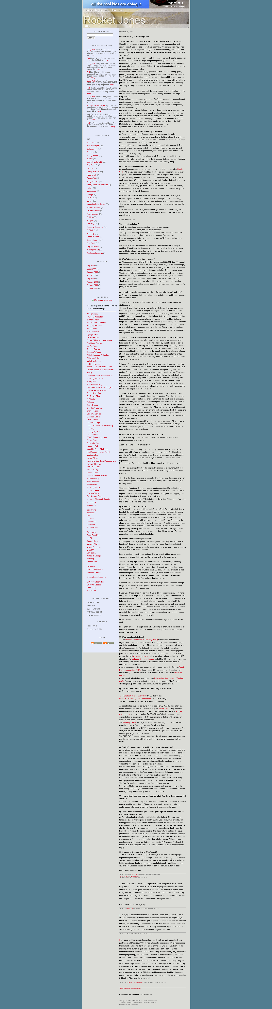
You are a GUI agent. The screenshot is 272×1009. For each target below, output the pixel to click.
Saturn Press (164, 709)
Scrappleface (92, 527)
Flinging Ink (91, 175)
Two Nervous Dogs (94, 496)
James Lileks (92, 541)
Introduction (91, 191)
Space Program (93, 237)
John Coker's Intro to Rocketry (99, 367)
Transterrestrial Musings (97, 390)
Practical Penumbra (95, 317)
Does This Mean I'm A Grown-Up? (100, 426)
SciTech (90, 230)
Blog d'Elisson (92, 405)
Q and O (90, 550)
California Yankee (94, 414)
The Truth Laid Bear (95, 569)
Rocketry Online (129, 722)
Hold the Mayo (93, 331)
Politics (90, 217)
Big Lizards (91, 532)
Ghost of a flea (93, 443)
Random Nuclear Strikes (97, 476)
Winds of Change (94, 556)
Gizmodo (90, 519)
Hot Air (89, 538)
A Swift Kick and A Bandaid (98, 355)
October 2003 (92, 285)
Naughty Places (93, 211)
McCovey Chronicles (95, 582)
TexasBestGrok (93, 337)
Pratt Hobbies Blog (94, 384)
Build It (90, 159)
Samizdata (91, 553)
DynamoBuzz (92, 434)
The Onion (91, 525)
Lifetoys (90, 194)
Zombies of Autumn (95, 253)
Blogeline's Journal (94, 408)
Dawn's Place (92, 420)
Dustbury (90, 428)
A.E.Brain (91, 399)
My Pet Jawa (92, 346)
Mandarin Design (93, 572)
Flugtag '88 (91, 178)
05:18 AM (135, 874)
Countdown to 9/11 (94, 162)
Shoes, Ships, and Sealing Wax (100, 340)
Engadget (90, 513)
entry (94, 55)
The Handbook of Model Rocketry (133, 696)
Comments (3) (124, 876)
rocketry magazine (140, 656)
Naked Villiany (92, 458)
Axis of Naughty (93, 146)
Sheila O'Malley (93, 479)
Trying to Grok (92, 334)
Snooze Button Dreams (96, 323)
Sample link (91, 591)
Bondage (90, 152)
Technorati (91, 566)
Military (90, 201)
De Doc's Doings (93, 423)
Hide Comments (125, 988)
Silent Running (93, 481)
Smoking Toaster (94, 487)
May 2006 (91, 266)
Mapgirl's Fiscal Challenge (97, 449)
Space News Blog (94, 393)
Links (89, 198)
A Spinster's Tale (93, 358)
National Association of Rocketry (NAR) (141, 640)
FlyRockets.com (93, 364)
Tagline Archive (93, 246)
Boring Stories (92, 155)
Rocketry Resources (95, 227)
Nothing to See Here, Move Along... (101, 461)
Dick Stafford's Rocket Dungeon (100, 387)
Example (90, 168)
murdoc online (92, 455)
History (90, 188)
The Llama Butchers (95, 343)
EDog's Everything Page (97, 437)
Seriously (90, 233)
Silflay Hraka (92, 484)
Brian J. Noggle (93, 411)
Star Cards (91, 243)
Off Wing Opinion (94, 585)
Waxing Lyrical (93, 250)
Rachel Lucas (92, 473)
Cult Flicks (91, 165)
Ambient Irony (92, 314)
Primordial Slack (93, 467)
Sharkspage (91, 588)
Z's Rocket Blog (93, 396)
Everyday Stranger (94, 326)
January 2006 (92, 272)
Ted (88, 58)
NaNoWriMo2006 (93, 207)
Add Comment (134, 876)
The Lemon (91, 522)
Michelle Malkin (93, 544)
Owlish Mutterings (94, 361)
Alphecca (90, 402)
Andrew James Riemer (134, 982)
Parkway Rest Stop (95, 464)
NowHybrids (91, 381)
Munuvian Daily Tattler (96, 204)
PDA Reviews (92, 214)
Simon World (92, 329)
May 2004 (91, 279)
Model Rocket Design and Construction (135, 698)
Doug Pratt (91, 50)
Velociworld (91, 505)
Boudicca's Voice (94, 352)
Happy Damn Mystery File (97, 185)
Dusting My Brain (94, 431)
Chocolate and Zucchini (96, 577)
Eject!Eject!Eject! (94, 535)
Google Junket (93, 181)
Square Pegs (92, 240)
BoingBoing (91, 510)
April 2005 (91, 275)
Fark (88, 516)
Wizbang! (90, 559)
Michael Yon (92, 562)
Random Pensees (94, 349)
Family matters (93, 172)
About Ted (91, 142)
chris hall (130, 908)
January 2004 (92, 282)
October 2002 (92, 288)
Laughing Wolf (92, 446)
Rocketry (90, 224)
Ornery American (93, 547)
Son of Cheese (93, 490)
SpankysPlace (93, 493)
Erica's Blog (91, 440)
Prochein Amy (92, 470)
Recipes (90, 220)
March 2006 (91, 269)
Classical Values (93, 417)
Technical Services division (142, 659)
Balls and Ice (92, 149)
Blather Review (93, 320)
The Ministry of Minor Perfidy (98, 452)
